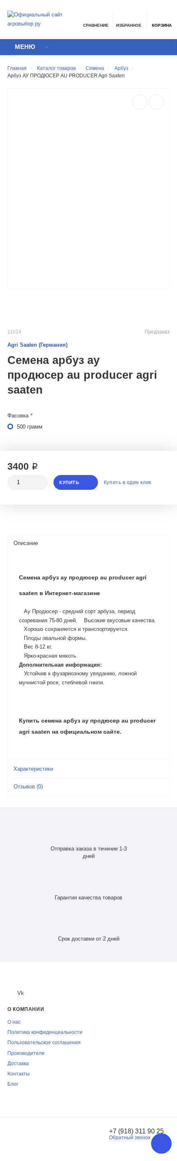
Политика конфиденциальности (44, 1032)
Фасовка (17, 416)
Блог (12, 1084)
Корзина (162, 25)
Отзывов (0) (28, 787)
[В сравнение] (139, 102)
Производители (25, 1053)
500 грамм (29, 427)
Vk (20, 993)
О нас (14, 1021)
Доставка (18, 1063)
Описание (26, 543)
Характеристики (33, 769)
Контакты (18, 1073)
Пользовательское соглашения (44, 1042)
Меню (25, 47)
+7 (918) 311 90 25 (136, 1131)
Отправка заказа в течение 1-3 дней (89, 852)
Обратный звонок (129, 1137)
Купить (69, 482)
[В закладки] (156, 102)
